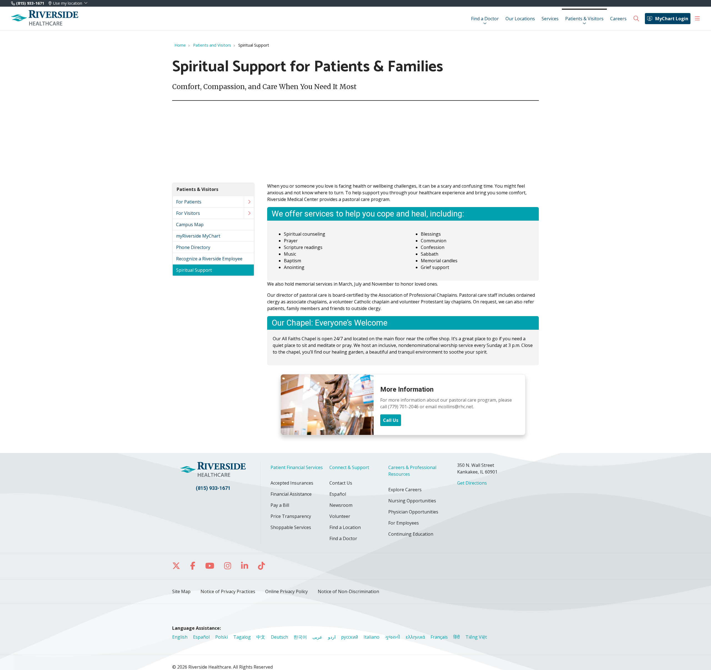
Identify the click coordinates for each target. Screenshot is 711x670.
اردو (332, 637)
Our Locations (520, 19)
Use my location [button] (67, 3)
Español (337, 494)
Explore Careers (405, 490)
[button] (697, 18)
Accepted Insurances (292, 483)
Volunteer (339, 516)
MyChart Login (671, 19)
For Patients (188, 202)
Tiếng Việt (476, 637)
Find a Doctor (485, 19)
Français (439, 637)
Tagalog (242, 637)
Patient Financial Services (297, 467)
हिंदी (456, 637)
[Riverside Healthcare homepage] (44, 18)
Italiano (371, 637)
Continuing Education (410, 534)
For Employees (403, 523)
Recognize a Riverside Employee (209, 259)
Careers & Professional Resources (412, 470)
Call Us (390, 420)
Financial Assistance (291, 494)
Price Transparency (291, 516)
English (179, 637)
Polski (221, 637)
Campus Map (190, 224)
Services (550, 19)
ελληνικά (415, 637)
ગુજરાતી (392, 637)
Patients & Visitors (584, 19)
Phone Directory (193, 247)
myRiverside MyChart (198, 236)
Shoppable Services (291, 527)
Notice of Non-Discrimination (348, 591)
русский (349, 637)
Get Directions (472, 483)
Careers (618, 19)
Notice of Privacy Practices (228, 591)
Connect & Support (349, 467)
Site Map (181, 591)
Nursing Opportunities (412, 501)
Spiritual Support (194, 270)
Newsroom (340, 505)
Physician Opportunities (413, 512)
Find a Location (345, 527)
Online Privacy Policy (286, 591)
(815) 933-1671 (29, 3)
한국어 (300, 637)
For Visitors (188, 213)
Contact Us (340, 483)
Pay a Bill (280, 505)
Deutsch (279, 637)
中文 (260, 637)
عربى (317, 637)
